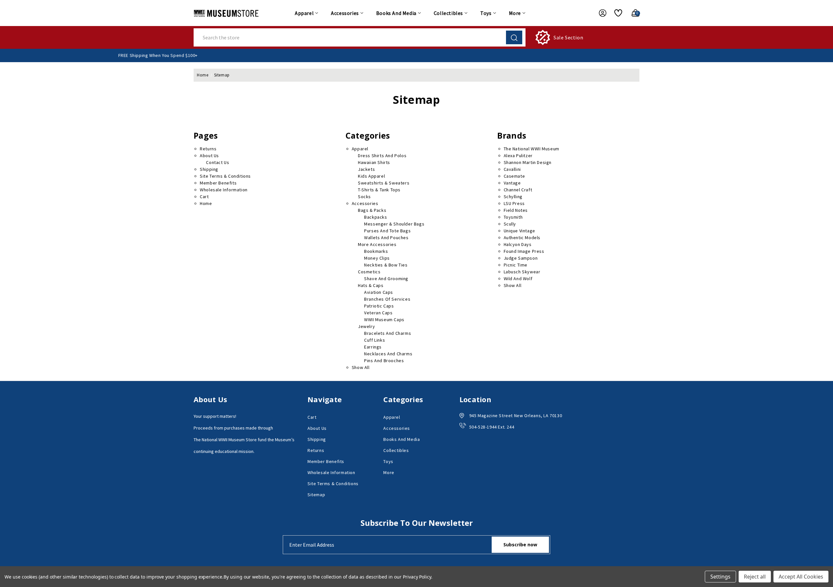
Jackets (366, 169)
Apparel (304, 13)
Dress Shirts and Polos (382, 155)
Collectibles (448, 13)
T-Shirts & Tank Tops (379, 190)
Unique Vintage (519, 231)
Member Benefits (218, 183)
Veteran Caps (378, 313)
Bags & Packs (372, 210)
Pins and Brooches (384, 360)
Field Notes (516, 210)
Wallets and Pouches (386, 237)
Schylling (513, 196)
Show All (361, 367)
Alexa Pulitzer (518, 155)
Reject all (755, 576)
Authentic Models (522, 237)
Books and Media (396, 13)
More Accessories (377, 244)
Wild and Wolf (518, 278)
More (515, 13)
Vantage (512, 183)
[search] (514, 37)
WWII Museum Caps (384, 319)
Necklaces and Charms (388, 354)
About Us (209, 155)
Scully (510, 224)
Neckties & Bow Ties (385, 265)
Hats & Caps (371, 285)
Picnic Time (516, 265)
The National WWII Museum (531, 149)
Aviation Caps (378, 292)
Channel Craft (518, 190)
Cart (204, 196)
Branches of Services (387, 299)
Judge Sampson (521, 258)
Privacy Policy (417, 577)
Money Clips (377, 258)
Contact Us (217, 162)
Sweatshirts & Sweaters (383, 183)
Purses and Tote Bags (387, 231)
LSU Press (514, 203)
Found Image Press (524, 251)
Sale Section (568, 37)
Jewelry (366, 326)
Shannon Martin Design (528, 162)
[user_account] (599, 13)
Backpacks (375, 217)
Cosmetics (369, 272)
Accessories (345, 13)
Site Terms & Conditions (225, 176)
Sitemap (316, 495)
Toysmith (513, 217)
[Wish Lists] (616, 13)
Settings (720, 576)
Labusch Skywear (522, 272)
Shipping (209, 169)
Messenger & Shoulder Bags (394, 224)
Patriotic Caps (379, 306)
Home (206, 203)
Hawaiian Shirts (374, 162)
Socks (364, 196)
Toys (485, 13)
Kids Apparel (371, 176)
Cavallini (512, 169)
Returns (208, 149)
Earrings (373, 347)
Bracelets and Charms (387, 333)
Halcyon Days (518, 244)
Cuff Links (374, 340)
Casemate (514, 176)
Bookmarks (376, 251)
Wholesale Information (224, 190)
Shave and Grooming (386, 278)
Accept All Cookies (801, 576)
